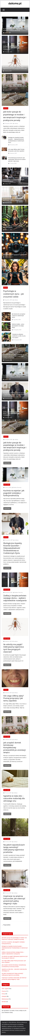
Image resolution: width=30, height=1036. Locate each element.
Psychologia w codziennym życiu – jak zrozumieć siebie (13, 294)
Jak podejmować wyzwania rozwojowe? (15, 254)
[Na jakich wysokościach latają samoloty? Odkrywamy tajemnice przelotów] (15, 827)
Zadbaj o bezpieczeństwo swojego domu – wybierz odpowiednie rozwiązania (13, 47)
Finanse (5, 287)
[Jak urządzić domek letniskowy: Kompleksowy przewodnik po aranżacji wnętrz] (15, 725)
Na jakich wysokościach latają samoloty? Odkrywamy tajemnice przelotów (14, 848)
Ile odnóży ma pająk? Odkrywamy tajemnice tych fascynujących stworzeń (15, 67)
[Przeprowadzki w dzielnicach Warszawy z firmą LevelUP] (15, 196)
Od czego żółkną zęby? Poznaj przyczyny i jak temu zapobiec (16, 150)
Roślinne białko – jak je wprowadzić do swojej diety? (18, 325)
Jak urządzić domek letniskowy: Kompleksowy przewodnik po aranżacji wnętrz (15, 86)
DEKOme (13, 1022)
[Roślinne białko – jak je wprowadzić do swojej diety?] (6, 327)
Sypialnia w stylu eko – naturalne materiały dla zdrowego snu (14, 798)
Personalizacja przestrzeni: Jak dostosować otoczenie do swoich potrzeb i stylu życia (17, 159)
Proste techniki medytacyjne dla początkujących (12, 226)
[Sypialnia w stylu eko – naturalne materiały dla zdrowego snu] (15, 778)
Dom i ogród (7, 484)
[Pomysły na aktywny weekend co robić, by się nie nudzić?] (6, 337)
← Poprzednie (6, 925)
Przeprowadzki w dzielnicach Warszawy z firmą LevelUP (12, 199)
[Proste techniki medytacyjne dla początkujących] (15, 219)
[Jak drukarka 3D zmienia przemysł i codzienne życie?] (15, 177)
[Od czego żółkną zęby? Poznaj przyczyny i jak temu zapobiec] (4, 151)
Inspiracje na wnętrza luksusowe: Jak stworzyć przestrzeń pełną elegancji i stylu (14, 900)
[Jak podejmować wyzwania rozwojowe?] (15, 246)
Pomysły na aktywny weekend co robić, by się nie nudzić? (18, 335)
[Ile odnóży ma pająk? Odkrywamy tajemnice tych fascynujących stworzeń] (15, 64)
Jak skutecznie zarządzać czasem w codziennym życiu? (18, 315)
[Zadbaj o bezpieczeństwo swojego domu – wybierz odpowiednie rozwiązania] (15, 580)
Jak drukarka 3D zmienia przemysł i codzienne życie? (13, 180)
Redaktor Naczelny (17, 487)
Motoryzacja (5, 999)
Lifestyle (6, 108)
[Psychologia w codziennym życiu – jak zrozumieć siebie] (15, 272)
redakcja (16, 123)
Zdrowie (4, 1001)
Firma (3, 994)
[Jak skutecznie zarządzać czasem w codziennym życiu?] (6, 316)
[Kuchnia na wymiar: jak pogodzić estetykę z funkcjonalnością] (15, 26)
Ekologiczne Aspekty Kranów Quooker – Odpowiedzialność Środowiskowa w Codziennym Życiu (16, 140)
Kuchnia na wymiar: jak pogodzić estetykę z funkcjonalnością (13, 29)
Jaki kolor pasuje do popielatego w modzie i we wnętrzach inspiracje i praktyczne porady (14, 115)
